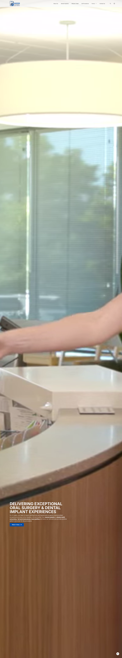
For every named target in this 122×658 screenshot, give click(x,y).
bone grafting (35, 519)
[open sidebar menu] (114, 3)
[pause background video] (117, 653)
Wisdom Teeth (75, 3)
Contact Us (102, 3)
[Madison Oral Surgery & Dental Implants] (15, 3)
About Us (56, 3)
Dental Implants (65, 3)
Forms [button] (93, 3)
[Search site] (110, 3)
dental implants (50, 517)
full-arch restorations (24, 519)
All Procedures (85, 3)
